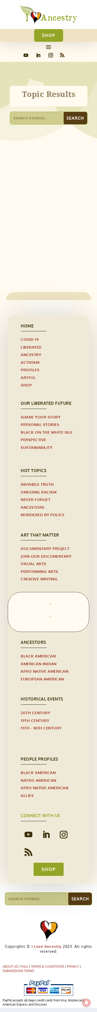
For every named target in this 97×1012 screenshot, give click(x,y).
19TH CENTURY (35, 720)
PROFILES (30, 369)
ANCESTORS (32, 507)
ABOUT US (10, 966)
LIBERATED (25, 243)
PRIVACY (73, 966)
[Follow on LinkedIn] (38, 55)
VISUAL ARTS (33, 563)
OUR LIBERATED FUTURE (46, 403)
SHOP (48, 35)
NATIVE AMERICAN (38, 780)
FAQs (24, 966)
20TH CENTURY (35, 712)
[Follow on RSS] (62, 55)
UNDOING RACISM (38, 492)
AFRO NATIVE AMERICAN (44, 671)
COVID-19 (30, 339)
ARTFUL (28, 377)
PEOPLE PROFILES (39, 759)
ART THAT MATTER (40, 535)
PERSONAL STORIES (54, 243)
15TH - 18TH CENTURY (41, 728)
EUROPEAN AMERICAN (42, 679)
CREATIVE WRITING (39, 579)
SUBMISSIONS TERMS (18, 971)
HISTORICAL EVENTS (42, 699)
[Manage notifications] (86, 1003)
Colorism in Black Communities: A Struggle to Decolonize (47, 232)
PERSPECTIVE (33, 439)
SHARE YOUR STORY (41, 417)
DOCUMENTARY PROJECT (45, 548)
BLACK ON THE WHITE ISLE (47, 432)
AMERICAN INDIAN (39, 663)
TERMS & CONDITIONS (47, 966)
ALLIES (27, 795)
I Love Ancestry (46, 946)
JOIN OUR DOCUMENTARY (46, 556)
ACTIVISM (30, 362)
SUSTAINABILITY (36, 447)
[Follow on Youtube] (26, 55)
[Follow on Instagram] (50, 55)
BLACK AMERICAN (38, 656)
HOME (27, 325)
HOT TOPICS (33, 470)
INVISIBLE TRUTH (37, 484)
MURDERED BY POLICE (42, 514)
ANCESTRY (31, 354)
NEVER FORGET (35, 499)
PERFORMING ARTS (39, 571)
